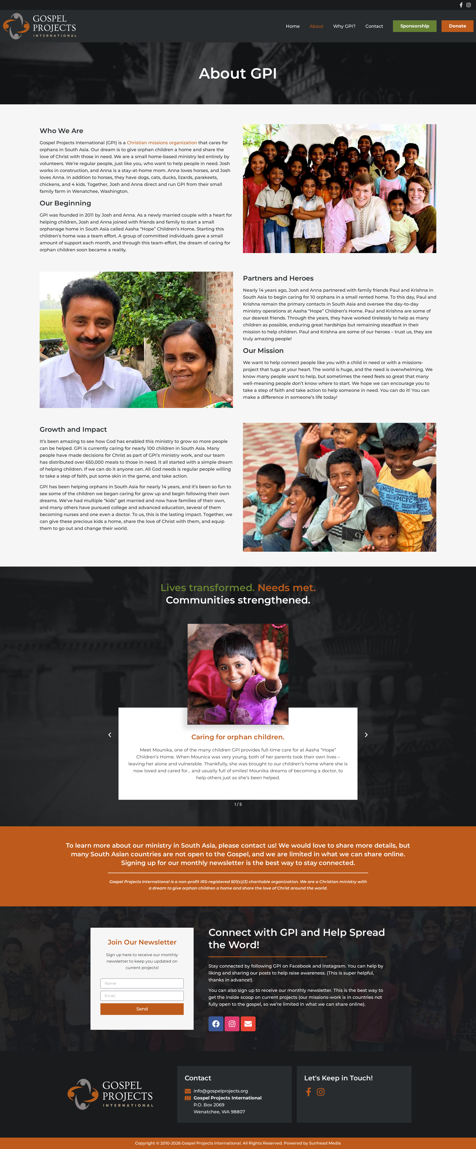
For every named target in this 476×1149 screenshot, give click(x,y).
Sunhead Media (325, 1143)
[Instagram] (232, 1023)
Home (293, 26)
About (316, 26)
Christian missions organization (162, 142)
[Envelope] (248, 1023)
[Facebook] (215, 1023)
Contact (374, 26)
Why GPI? (344, 26)
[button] (110, 735)
